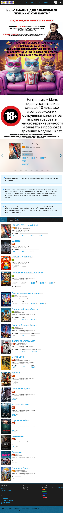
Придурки (17, 452)
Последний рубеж (21, 388)
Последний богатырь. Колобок (27, 272)
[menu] (33, 2)
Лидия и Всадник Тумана (24, 325)
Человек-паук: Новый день (31, 144)
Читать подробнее (17, 510)
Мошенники (18, 436)
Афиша (38, 2)
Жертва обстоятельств (23, 341)
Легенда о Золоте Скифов (25, 309)
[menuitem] (30, 2)
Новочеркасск (29, 2)
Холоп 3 (16, 373)
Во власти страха (20, 404)
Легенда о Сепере (21, 468)
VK (25, 488)
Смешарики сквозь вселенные (27, 293)
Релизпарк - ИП (27, 154)
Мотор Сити (18, 357)
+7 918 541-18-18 (57, 487)
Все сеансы (25, 164)
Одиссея (16, 241)
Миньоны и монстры (22, 257)
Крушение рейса (20, 420)
